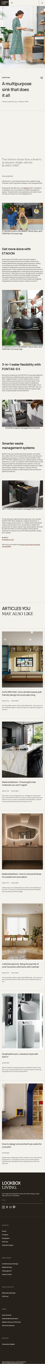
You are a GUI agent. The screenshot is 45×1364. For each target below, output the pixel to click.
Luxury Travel (7, 1274)
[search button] (12, 3)
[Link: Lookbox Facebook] (7, 1207)
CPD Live (5, 1296)
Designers (6, 1238)
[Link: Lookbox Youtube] (10, 1207)
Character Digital (8, 1344)
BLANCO (27, 188)
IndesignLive (7, 1271)
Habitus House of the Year (11, 1322)
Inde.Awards (6, 1315)
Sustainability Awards (10, 1318)
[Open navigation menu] (42, 3)
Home (4, 1231)
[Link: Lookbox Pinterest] (14, 1207)
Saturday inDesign (8, 1293)
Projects (5, 1235)
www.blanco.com (8, 539)
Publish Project (7, 1245)
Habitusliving (7, 1267)
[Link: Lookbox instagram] (3, 1207)
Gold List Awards (8, 1325)
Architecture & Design (10, 1264)
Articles (5, 1242)
